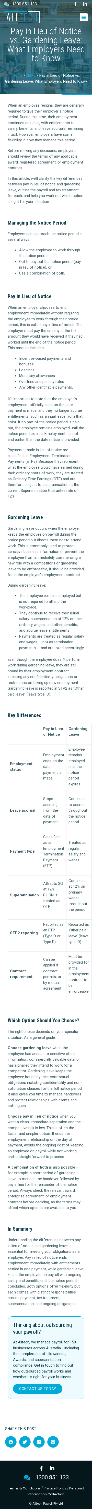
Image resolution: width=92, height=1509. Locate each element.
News (31, 75)
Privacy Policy (55, 1488)
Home (18, 75)
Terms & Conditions (24, 1488)
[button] (84, 17)
